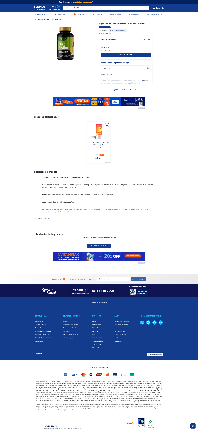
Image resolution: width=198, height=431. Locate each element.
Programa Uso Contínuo (70, 334)
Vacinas (65, 321)
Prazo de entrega (119, 331)
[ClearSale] (130, 422)
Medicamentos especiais (70, 324)
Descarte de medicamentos (43, 338)
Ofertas (116, 338)
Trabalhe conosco (40, 324)
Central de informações (121, 321)
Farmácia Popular (68, 338)
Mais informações (105, 33)
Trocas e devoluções (120, 334)
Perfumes (95, 334)
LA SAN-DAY (140, 81)
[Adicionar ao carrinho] (107, 125)
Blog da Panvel (39, 328)
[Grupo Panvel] (50, 425)
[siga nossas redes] (142, 322)
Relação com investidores (43, 331)
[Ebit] (141, 422)
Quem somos (39, 321)
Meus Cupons (81, 14)
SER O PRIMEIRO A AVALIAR (99, 246)
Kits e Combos (97, 14)
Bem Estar (95, 331)
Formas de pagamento (121, 328)
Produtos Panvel (97, 344)
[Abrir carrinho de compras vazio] (163, 7)
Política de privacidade (42, 334)
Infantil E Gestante (97, 338)
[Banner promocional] (99, 2)
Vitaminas (58, 19)
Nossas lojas (39, 341)
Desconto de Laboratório (155, 14)
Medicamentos (49, 19)
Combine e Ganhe (133, 14)
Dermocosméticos (97, 341)
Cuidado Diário (96, 328)
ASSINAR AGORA (139, 279)
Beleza (94, 321)
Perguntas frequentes (121, 324)
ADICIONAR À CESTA (126, 55)
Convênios (66, 331)
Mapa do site (118, 341)
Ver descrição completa (42, 219)
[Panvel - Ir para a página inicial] (39, 8)
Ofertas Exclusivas (115, 14)
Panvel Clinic (95, 348)
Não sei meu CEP (106, 74)
